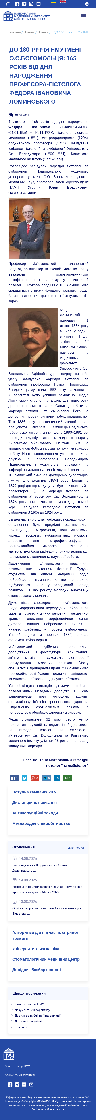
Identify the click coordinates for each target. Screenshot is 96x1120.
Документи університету (20, 1075)
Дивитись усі (76, 847)
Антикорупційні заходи (35, 813)
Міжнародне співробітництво (41, 824)
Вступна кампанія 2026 (34, 792)
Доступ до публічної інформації (38, 1015)
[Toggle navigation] (83, 16)
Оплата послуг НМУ (29, 1004)
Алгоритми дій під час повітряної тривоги (45, 936)
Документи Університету (32, 1010)
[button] (8, 4)
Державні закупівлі (28, 1021)
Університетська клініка (35, 949)
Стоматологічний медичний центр (46, 960)
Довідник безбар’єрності (36, 970)
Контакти (21, 1027)
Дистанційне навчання (34, 803)
